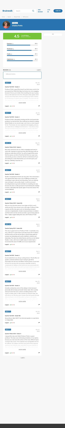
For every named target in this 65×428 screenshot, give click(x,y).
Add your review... (11, 74)
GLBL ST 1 (8, 82)
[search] (23, 11)
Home (3, 16)
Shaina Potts (17, 16)
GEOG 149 (8, 224)
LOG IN (48, 11)
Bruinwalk (8, 11)
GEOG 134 (8, 143)
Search (9, 16)
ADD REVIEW (40, 11)
